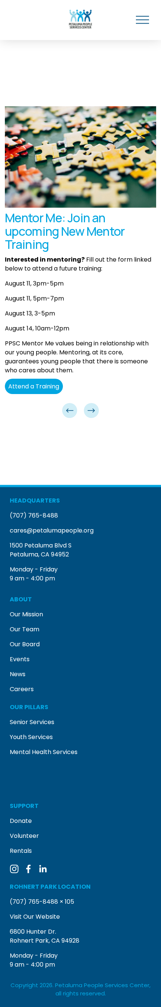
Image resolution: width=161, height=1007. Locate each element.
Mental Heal (27, 752)
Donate (21, 821)
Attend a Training (33, 386)
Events (20, 659)
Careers (22, 689)
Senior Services (32, 722)
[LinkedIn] (42, 868)
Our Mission (26, 614)
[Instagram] (14, 868)
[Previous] (70, 410)
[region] (80, 262)
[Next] (91, 410)
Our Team (24, 629)
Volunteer (24, 835)
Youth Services (31, 737)
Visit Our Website (35, 916)
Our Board (25, 644)
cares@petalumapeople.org (52, 530)
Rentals (21, 850)
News (17, 674)
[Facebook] (28, 868)
